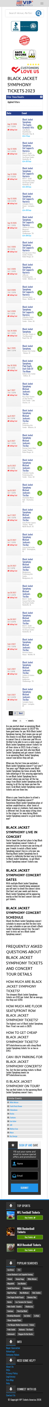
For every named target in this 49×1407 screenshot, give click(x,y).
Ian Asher (13, 1121)
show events (23, 720)
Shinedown (13, 1110)
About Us (10, 1366)
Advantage (10, 1351)
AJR (11, 1125)
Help (8, 1383)
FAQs (8, 1370)
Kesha (12, 1113)
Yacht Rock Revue (16, 1106)
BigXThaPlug (11, 1292)
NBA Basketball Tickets (25, 1230)
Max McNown (24, 1292)
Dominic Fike (31, 1297)
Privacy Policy (12, 1373)
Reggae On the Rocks (26, 1334)
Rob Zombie (37, 1292)
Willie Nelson (14, 1102)
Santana (13, 1117)
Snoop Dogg (20, 1279)
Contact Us (10, 1395)
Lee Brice (10, 1270)
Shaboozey (29, 1306)
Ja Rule (36, 1315)
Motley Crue (14, 1129)
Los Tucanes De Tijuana (24, 1302)
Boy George (13, 1136)
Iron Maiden (22, 1283)
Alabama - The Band (26, 1329)
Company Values (12, 1354)
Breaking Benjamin (13, 1315)
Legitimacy (10, 1376)
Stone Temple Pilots (14, 1320)
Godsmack (11, 1334)
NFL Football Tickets (28, 1212)
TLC (19, 1270)
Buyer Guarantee (13, 1348)
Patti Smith (11, 1329)
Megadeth (10, 1283)
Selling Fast (13, 129)
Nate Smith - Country (14, 1306)
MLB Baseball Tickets (29, 1245)
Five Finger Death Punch (15, 1297)
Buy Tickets (29, 1217)
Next (21, 713)
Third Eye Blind (22, 1311)
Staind (9, 1279)
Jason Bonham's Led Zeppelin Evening (20, 1274)
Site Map (9, 1380)
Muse (12, 1132)
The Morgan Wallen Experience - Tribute (20, 1325)
